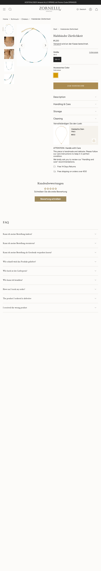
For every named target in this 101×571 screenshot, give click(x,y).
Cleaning (58, 118)
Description (59, 96)
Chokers (24, 19)
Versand (57, 44)
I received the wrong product (15, 307)
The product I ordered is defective (17, 298)
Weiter (45, 45)
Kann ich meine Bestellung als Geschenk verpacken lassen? (27, 252)
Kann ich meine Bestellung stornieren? (19, 243)
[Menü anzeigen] (4, 9)
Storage (57, 111)
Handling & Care (62, 104)
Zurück (21, 45)
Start (55, 29)
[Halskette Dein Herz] (61, 135)
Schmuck (15, 19)
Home (5, 19)
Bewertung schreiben (50, 199)
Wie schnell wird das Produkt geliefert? (19, 261)
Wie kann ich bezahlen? (13, 280)
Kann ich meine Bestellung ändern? (17, 234)
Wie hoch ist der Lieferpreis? (15, 271)
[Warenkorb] (97, 9)
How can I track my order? (14, 289)
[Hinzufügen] (94, 140)
